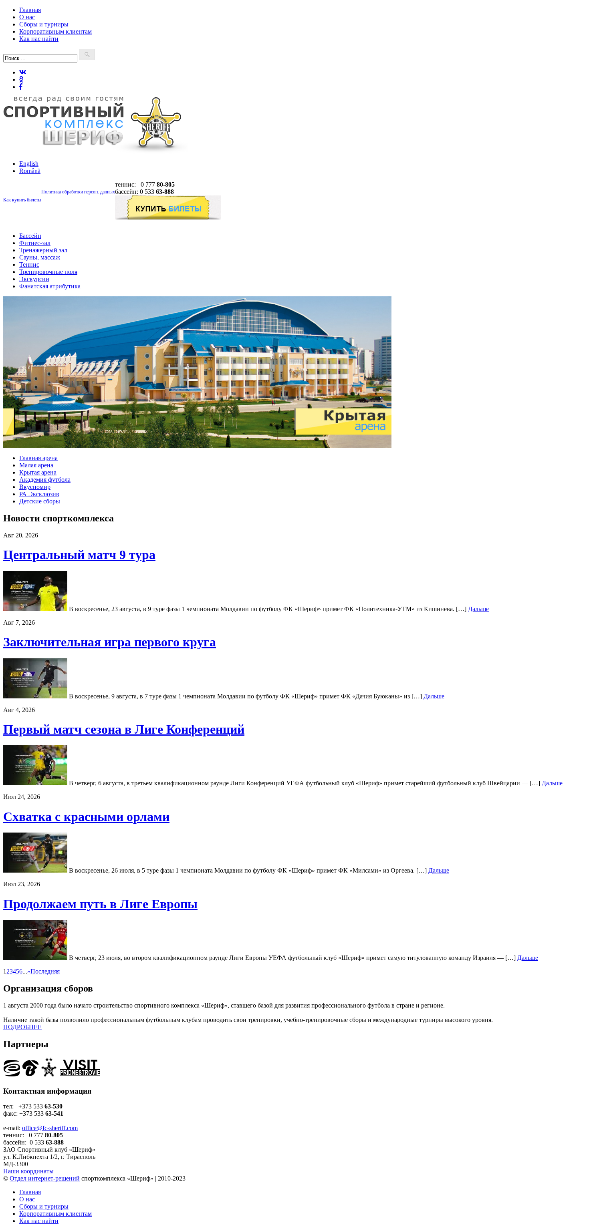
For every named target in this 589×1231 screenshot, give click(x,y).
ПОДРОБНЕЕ (22, 1027)
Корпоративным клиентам (55, 31)
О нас (27, 17)
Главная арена (38, 458)
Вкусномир (34, 486)
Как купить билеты (22, 200)
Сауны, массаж (39, 257)
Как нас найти (38, 38)
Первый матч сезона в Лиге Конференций (123, 729)
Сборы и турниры (44, 24)
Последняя (45, 971)
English (28, 163)
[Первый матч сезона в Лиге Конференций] (35, 783)
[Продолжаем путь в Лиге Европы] (35, 957)
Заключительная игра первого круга (109, 642)
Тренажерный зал (43, 250)
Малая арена (36, 465)
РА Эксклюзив (39, 494)
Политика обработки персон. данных (78, 192)
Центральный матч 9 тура (79, 554)
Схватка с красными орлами (86, 816)
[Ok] (21, 79)
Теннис (29, 264)
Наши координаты (28, 1171)
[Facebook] (20, 86)
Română (29, 170)
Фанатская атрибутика (50, 286)
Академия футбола (45, 479)
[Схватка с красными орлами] (35, 870)
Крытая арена (37, 472)
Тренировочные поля (48, 271)
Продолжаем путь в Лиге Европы (100, 904)
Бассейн (30, 235)
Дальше (478, 608)
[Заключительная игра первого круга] (35, 696)
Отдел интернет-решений (45, 1178)
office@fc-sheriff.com (50, 1127)
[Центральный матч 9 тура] (35, 608)
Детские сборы (39, 501)
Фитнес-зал (34, 242)
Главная (30, 9)
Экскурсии (34, 279)
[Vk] (22, 72)
